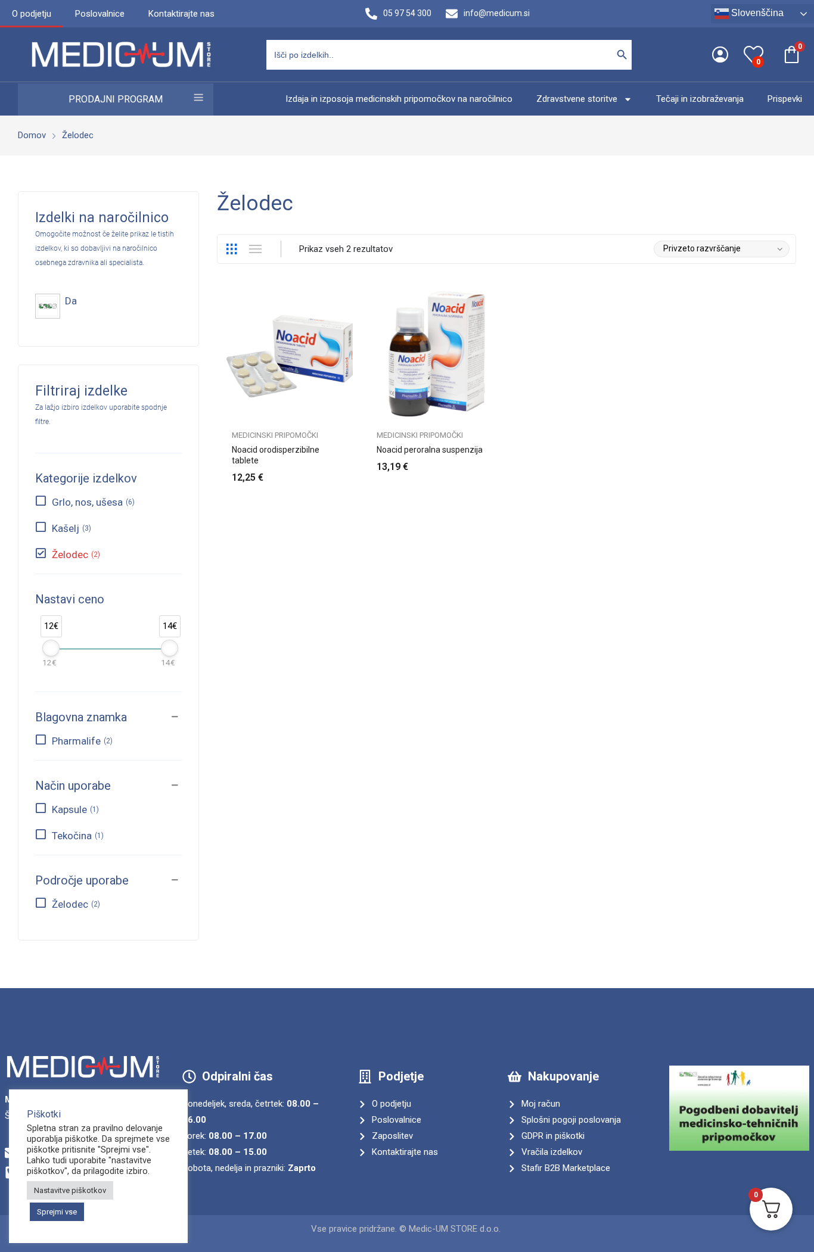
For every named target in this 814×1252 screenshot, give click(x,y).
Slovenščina (756, 13)
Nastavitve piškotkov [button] (70, 1190)
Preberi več (492, 460)
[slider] (51, 648)
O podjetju (31, 13)
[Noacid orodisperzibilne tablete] (289, 354)
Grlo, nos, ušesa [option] (92, 502)
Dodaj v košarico (347, 470)
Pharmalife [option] (81, 741)
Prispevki (785, 99)
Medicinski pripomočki (275, 435)
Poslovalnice (100, 13)
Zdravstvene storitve (576, 99)
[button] (108, 708)
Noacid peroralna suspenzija (430, 449)
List (255, 249)
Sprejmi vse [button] (57, 1211)
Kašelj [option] (70, 528)
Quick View (347, 302)
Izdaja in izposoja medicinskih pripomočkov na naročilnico (398, 99)
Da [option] (71, 301)
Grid (231, 249)
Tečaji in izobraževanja (700, 99)
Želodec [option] (75, 554)
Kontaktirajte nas (181, 13)
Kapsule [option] (74, 809)
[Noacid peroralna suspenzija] (434, 354)
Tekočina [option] (76, 836)
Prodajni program (116, 99)
